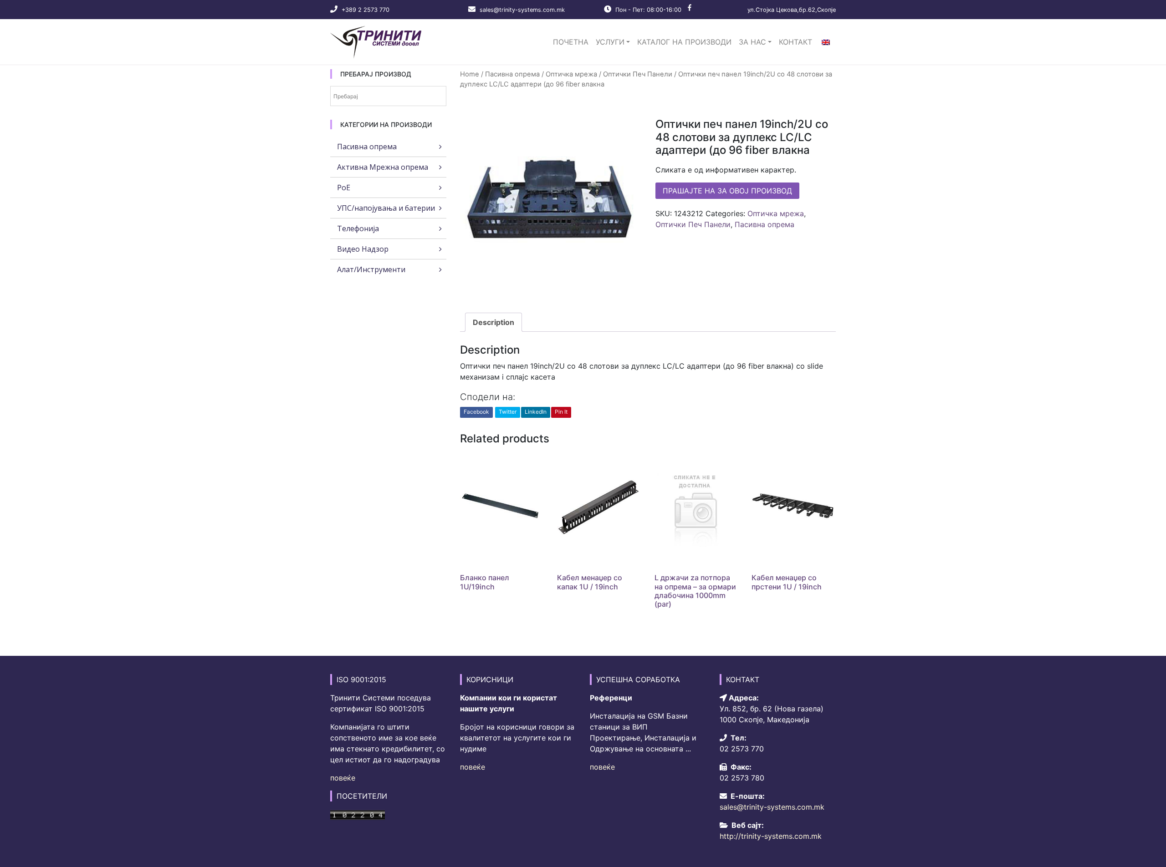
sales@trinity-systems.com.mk (522, 9)
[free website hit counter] (357, 814)
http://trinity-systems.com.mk (771, 836)
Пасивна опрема (512, 74)
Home (469, 74)
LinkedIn (536, 411)
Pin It (561, 411)
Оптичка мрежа (571, 74)
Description (493, 322)
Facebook (476, 411)
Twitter (508, 411)
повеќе (342, 777)
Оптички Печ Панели (637, 74)
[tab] (493, 322)
